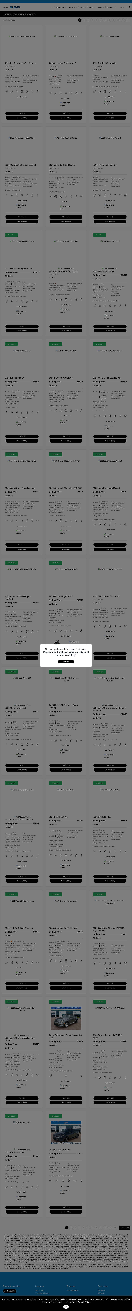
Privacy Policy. (84, 1302)
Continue (66, 661)
